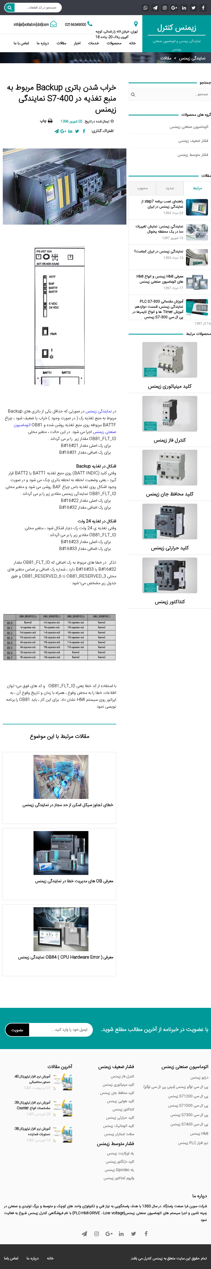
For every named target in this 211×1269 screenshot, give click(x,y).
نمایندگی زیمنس (192, 58)
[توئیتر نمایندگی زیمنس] (193, 7)
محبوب (142, 188)
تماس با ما (21, 43)
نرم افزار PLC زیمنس (193, 1143)
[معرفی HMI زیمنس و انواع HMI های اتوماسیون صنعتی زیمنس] (197, 282)
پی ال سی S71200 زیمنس (188, 1096)
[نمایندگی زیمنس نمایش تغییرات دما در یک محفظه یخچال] (197, 232)
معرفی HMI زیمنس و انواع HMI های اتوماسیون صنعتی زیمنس (160, 279)
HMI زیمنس (199, 1134)
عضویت (17, 1030)
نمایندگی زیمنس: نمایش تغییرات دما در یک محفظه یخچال (159, 229)
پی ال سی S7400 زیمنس (189, 1124)
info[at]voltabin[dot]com (31, 24)
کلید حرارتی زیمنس (170, 548)
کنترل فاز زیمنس (170, 440)
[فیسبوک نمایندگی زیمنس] (203, 7)
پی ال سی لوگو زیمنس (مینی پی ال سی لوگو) (175, 1087)
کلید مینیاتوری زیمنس (169, 386)
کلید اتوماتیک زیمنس (118, 1126)
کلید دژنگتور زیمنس (120, 1162)
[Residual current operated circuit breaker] (170, 467)
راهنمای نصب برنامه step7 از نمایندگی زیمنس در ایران (162, 204)
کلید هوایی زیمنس (120, 1101)
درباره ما (43, 43)
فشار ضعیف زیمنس (193, 141)
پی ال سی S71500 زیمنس (188, 1106)
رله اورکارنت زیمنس (120, 1154)
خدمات (93, 43)
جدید (170, 188)
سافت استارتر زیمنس (119, 1134)
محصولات (114, 43)
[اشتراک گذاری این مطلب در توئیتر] (77, 131)
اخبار (77, 43)
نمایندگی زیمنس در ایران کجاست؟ (158, 251)
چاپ (43, 121)
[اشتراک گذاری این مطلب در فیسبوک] (83, 131)
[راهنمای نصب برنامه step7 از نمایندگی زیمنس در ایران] (197, 207)
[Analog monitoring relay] (170, 414)
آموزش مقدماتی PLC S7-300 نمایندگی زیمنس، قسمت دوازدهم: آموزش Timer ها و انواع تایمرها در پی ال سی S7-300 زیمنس (158, 309)
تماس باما (11, 1258)
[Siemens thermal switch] (170, 521)
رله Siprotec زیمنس (119, 1170)
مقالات (61, 43)
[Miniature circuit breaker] (170, 360)
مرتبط (197, 188)
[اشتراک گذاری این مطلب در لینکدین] (70, 131)
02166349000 (75, 24)
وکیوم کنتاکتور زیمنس (119, 1178)
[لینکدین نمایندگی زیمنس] (184, 7)
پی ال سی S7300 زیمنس (189, 1115)
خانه (132, 43)
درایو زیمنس (199, 1078)
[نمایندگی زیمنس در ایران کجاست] (197, 257)
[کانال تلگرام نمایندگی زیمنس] (155, 7)
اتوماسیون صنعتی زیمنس (189, 127)
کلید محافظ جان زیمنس (169, 494)
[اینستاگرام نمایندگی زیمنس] (164, 7)
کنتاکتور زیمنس (170, 602)
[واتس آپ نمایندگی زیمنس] (145, 7)
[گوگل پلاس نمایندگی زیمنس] (174, 7)
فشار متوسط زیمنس (192, 155)
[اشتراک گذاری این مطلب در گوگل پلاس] (63, 131)
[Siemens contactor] (170, 575)
